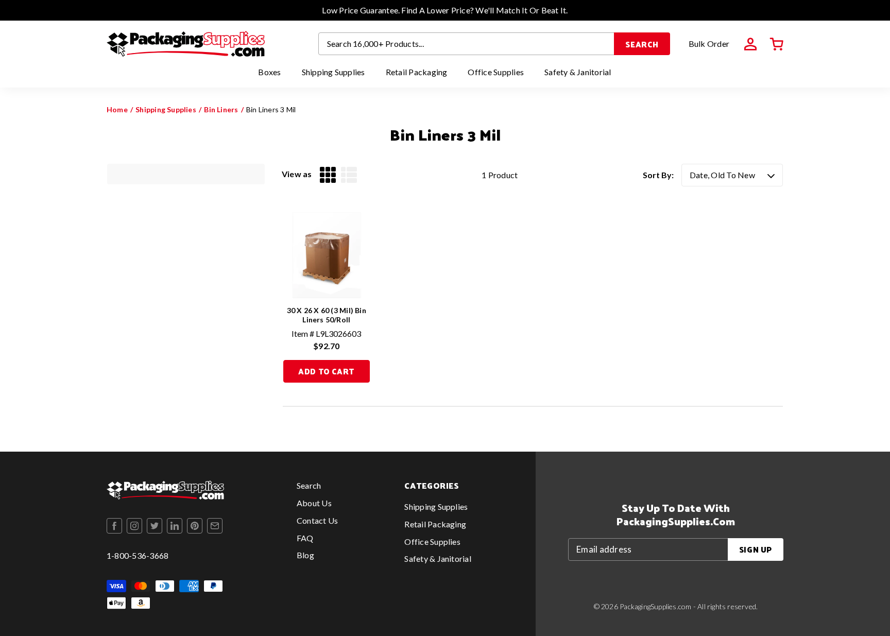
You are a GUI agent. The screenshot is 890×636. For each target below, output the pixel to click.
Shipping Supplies (165, 109)
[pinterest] (194, 526)
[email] (214, 526)
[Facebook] (114, 526)
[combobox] (466, 43)
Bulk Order (709, 43)
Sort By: (658, 175)
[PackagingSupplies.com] (186, 44)
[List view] (349, 175)
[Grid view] (328, 175)
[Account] (750, 44)
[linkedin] (174, 526)
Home (117, 109)
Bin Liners (221, 109)
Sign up (755, 549)
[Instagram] (134, 526)
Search (642, 44)
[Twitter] (154, 526)
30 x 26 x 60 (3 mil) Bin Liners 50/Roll (326, 315)
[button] (776, 44)
